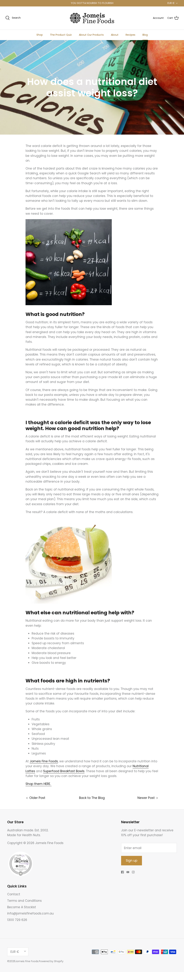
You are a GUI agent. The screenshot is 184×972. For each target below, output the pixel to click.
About (114, 35)
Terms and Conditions (24, 901)
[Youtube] (127, 872)
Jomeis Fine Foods (26, 961)
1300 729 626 (17, 920)
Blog (145, 35)
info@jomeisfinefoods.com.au (30, 913)
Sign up (131, 860)
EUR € (171, 3)
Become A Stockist (21, 907)
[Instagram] (133, 872)
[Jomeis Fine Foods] (92, 18)
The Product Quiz (61, 35)
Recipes (130, 35)
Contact (13, 894)
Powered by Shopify (51, 961)
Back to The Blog (92, 798)
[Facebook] (122, 872)
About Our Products (91, 35)
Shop (39, 35)
